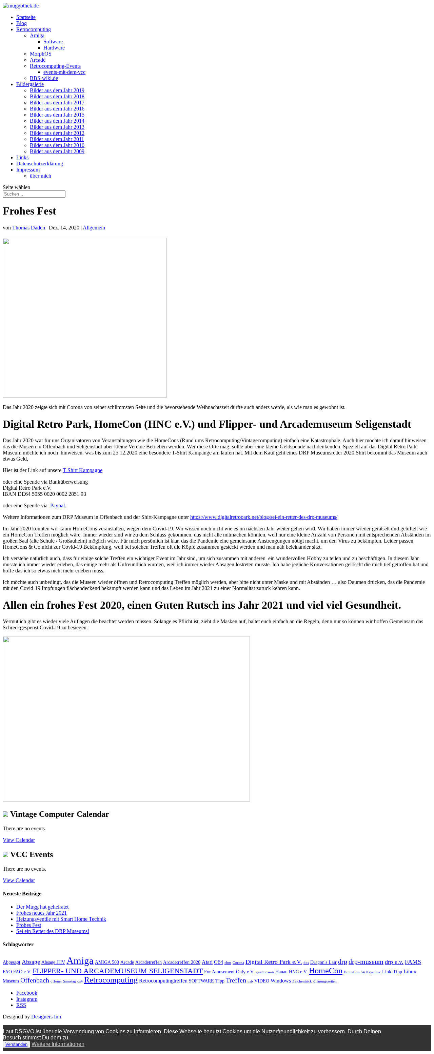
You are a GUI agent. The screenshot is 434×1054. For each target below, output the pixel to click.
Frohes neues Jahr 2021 (41, 913)
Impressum (28, 170)
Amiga (37, 35)
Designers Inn (46, 1016)
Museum (11, 981)
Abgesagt (11, 962)
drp (342, 961)
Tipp (219, 981)
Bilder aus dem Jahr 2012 (57, 133)
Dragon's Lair (323, 962)
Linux (409, 971)
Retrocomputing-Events (55, 66)
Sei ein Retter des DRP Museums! (52, 931)
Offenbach (34, 980)
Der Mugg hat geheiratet (42, 907)
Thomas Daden (28, 227)
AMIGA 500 (107, 962)
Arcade (37, 60)
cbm (227, 963)
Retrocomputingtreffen (163, 981)
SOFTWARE (201, 981)
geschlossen (265, 972)
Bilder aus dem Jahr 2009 (57, 151)
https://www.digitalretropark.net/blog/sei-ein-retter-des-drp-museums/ (263, 517)
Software (53, 41)
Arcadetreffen (148, 962)
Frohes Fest (28, 925)
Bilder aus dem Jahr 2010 (57, 145)
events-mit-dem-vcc (64, 72)
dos (306, 963)
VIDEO (261, 981)
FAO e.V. (22, 971)
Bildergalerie (30, 84)
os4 (80, 981)
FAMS (413, 961)
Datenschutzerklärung (39, 163)
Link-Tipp (392, 971)
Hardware (54, 47)
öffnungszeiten (325, 981)
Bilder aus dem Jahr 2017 (57, 102)
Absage (31, 961)
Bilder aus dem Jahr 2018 (57, 96)
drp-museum (366, 961)
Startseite (26, 17)
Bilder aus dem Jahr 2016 (57, 109)
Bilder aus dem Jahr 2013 (57, 127)
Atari (207, 962)
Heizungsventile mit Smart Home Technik (61, 919)
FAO (7, 971)
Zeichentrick (302, 981)
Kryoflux (373, 972)
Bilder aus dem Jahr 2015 (57, 115)
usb (250, 981)
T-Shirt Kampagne (82, 470)
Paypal (57, 505)
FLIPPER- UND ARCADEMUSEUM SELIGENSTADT (118, 971)
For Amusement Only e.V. (229, 971)
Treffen (236, 980)
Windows (281, 981)
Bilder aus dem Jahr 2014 (57, 121)
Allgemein (94, 227)
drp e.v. (394, 961)
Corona (238, 963)
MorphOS (41, 54)
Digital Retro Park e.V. (273, 961)
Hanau (281, 971)
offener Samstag (63, 981)
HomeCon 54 (354, 972)
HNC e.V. (298, 971)
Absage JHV (53, 962)
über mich (40, 176)
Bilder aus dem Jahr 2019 (57, 90)
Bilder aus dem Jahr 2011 (57, 139)
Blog (21, 23)
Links (22, 157)
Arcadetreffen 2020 (181, 962)
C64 (218, 962)
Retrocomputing (33, 29)
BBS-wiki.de (44, 78)
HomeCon (325, 970)
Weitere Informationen (58, 1044)
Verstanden (16, 1044)
